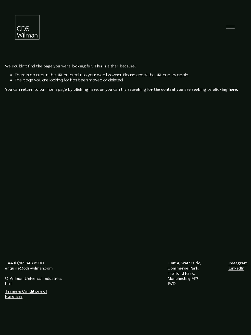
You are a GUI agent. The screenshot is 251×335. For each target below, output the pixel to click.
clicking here (86, 89)
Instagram (238, 262)
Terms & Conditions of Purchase (26, 294)
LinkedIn (236, 268)
